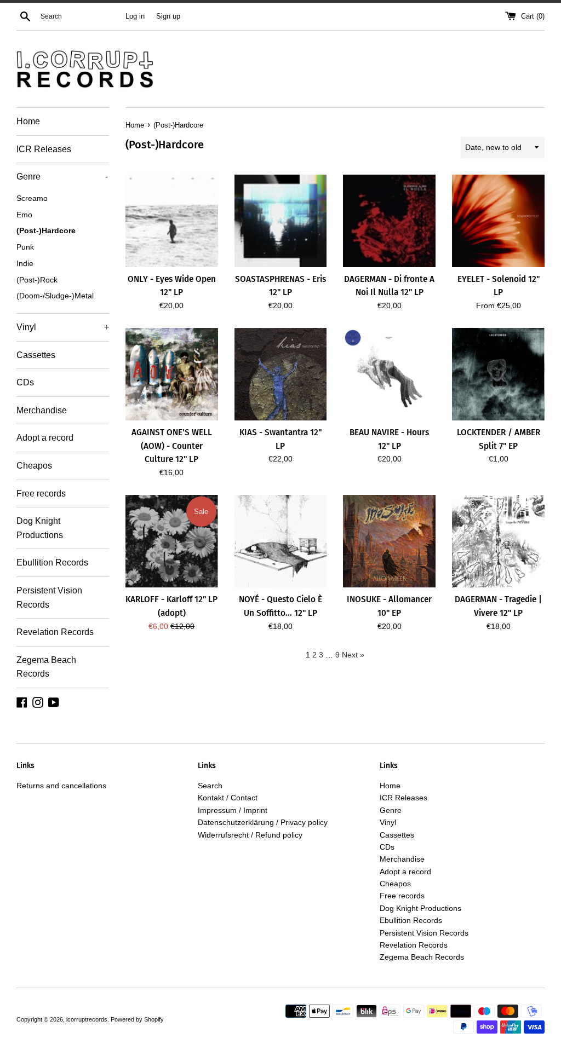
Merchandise (41, 410)
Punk (25, 247)
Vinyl (62, 327)
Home (28, 121)
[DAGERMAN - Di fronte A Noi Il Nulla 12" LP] (389, 221)
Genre (62, 176)
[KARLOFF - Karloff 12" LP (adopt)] (171, 541)
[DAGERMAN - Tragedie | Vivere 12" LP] (498, 541)
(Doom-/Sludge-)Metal (55, 296)
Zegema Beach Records (46, 667)
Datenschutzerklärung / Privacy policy (263, 822)
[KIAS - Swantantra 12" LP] (280, 374)
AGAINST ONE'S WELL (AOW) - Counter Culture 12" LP (171, 446)
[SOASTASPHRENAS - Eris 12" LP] (280, 221)
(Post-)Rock (37, 280)
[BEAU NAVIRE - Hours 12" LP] (389, 374)
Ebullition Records (52, 562)
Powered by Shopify (137, 1019)
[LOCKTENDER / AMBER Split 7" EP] (498, 374)
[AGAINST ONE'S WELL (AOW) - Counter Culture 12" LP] (171, 374)
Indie (24, 263)
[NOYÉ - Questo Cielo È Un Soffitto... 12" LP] (280, 541)
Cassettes (35, 355)
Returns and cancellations (61, 785)
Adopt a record (44, 437)
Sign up (168, 16)
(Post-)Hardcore (46, 231)
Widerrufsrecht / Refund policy (250, 834)
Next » (353, 654)
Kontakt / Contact (227, 797)
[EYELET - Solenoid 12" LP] (498, 221)
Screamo (32, 198)
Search (210, 785)
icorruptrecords (86, 1019)
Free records (41, 493)
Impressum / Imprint (232, 810)
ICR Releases (43, 149)
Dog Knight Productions (39, 528)
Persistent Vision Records (49, 597)
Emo (24, 215)
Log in (135, 16)
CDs (25, 382)
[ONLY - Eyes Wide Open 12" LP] (171, 221)
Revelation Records (55, 632)
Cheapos (34, 465)
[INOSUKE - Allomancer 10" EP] (389, 541)
